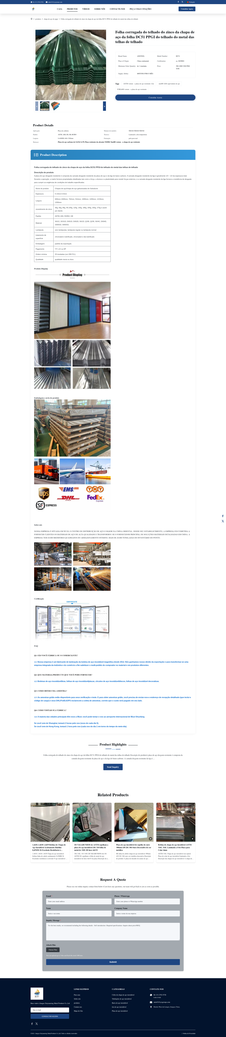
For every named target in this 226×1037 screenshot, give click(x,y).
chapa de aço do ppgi (51, 19)
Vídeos (86, 9)
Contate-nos (78, 1007)
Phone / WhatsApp (122, 896)
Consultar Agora (187, 9)
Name (48, 908)
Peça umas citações (140, 9)
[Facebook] (178, 2)
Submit (113, 962)
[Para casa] (31, 19)
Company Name (120, 908)
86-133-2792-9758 (160, 995)
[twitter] (36, 1023)
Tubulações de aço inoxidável (121, 999)
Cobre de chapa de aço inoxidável (123, 995)
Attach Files (51, 945)
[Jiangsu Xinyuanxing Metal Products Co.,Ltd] (33, 8)
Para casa (77, 995)
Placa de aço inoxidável (120, 1011)
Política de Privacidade (189, 1033)
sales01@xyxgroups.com (55, 2)
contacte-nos (117, 9)
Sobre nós (99, 9)
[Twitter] (182, 2)
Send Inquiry (113, 766)
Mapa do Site (78, 1011)
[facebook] (32, 1023)
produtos (38, 19)
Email (49, 896)
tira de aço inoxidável (119, 1007)
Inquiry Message (53, 920)
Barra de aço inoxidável (120, 1003)
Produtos (72, 9)
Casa (59, 9)
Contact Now (50, 859)
